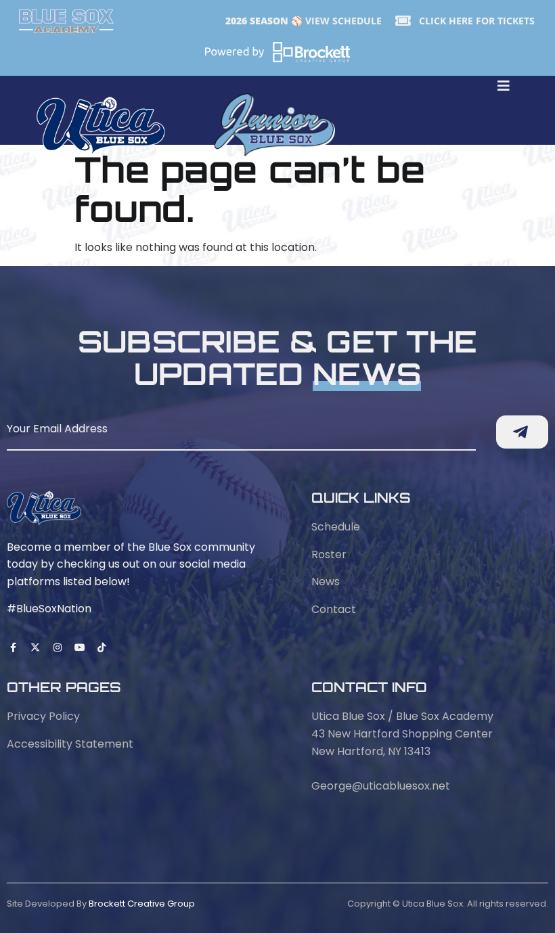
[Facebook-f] (13, 647)
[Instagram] (57, 647)
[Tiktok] (101, 647)
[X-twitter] (36, 647)
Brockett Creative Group (142, 903)
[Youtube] (80, 647)
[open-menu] (503, 88)
